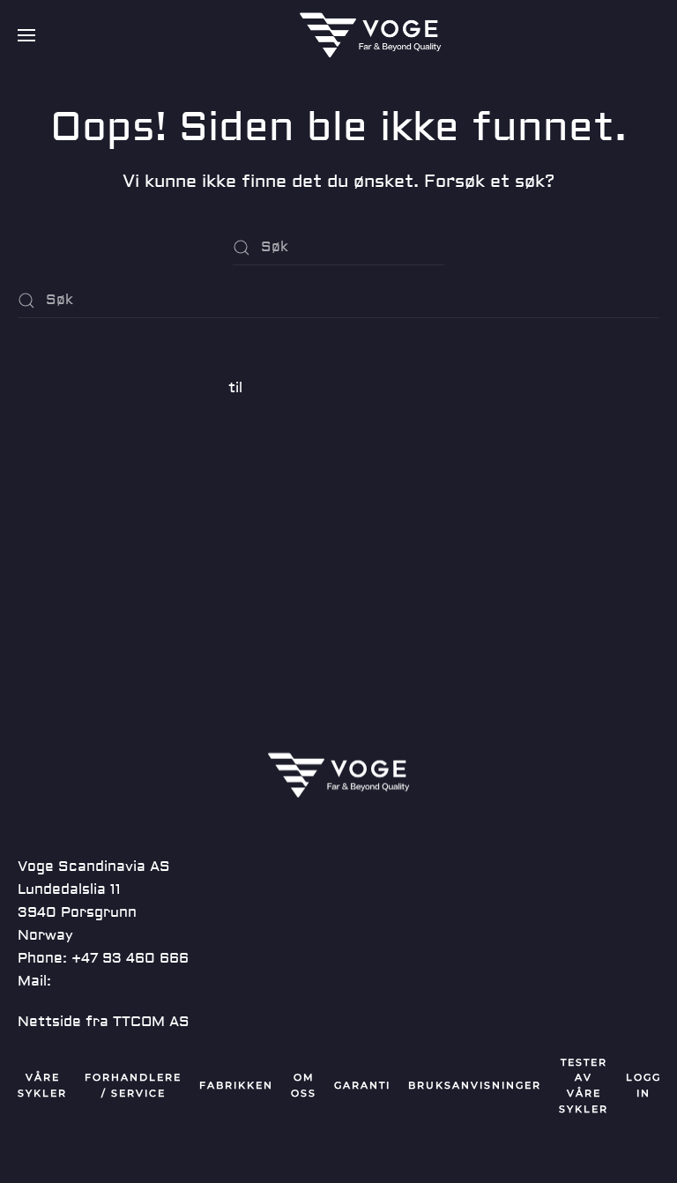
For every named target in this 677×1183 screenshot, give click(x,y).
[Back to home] (370, 35)
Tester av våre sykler (583, 1086)
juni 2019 (50, 428)
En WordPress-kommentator (121, 388)
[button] (26, 35)
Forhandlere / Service (133, 1085)
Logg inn (48, 509)
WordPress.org (72, 605)
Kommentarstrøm (81, 573)
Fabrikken (236, 1085)
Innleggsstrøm (69, 541)
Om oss (303, 1085)
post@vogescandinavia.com (156, 981)
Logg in (643, 1085)
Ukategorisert (69, 469)
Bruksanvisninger (474, 1085)
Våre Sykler (42, 1085)
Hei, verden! (61, 347)
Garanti (362, 1085)
